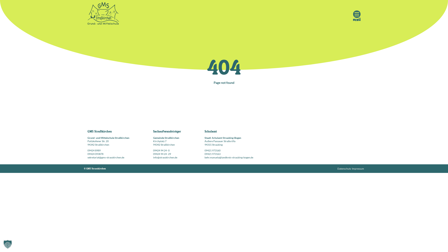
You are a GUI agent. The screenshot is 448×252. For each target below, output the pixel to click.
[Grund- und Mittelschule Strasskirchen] (103, 14)
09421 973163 (212, 153)
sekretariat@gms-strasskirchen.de (106, 157)
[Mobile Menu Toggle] (356, 14)
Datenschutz (344, 168)
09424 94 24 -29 (162, 153)
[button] (7, 244)
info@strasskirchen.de (165, 157)
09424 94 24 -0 (161, 150)
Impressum (358, 168)
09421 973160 (212, 150)
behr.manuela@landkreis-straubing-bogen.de (229, 157)
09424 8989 (94, 150)
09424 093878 (95, 153)
